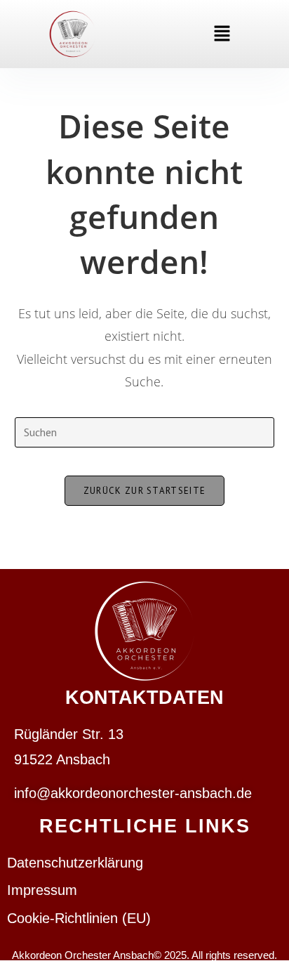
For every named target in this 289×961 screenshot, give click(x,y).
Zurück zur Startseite (144, 491)
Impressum (42, 890)
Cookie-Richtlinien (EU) (79, 918)
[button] (222, 34)
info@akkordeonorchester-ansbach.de (133, 793)
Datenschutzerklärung (75, 862)
